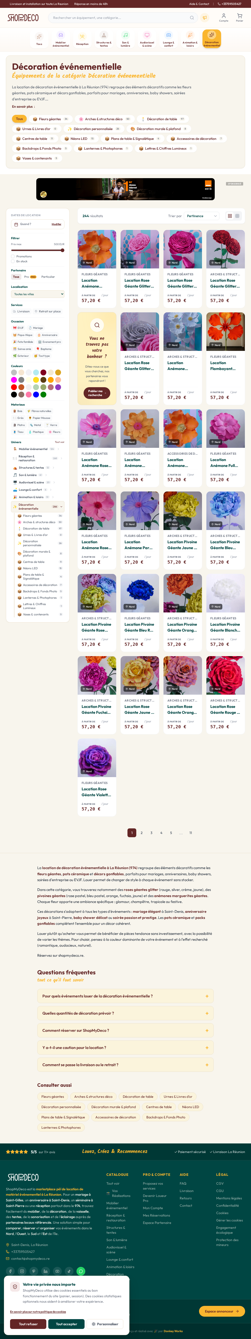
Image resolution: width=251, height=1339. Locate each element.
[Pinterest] (33, 1271)
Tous (19, 119)
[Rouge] (14, 387)
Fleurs (54, 432)
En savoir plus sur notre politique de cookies (38, 1311)
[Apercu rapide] (108, 249)
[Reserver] (108, 261)
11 (190, 833)
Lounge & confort (119, 1259)
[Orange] (51, 380)
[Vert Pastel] (36, 387)
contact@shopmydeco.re (30, 1258)
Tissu (18, 432)
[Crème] (51, 372)
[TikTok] (69, 1271)
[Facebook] (10, 1271)
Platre (19, 425)
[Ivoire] (29, 380)
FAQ (183, 1183)
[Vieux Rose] (51, 387)
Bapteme (43, 349)
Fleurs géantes (50, 119)
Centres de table (34, 138)
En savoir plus (23, 106)
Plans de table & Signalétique (132, 138)
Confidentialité (227, 1205)
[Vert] (43, 395)
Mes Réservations (156, 1215)
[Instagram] (22, 1271)
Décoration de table (162, 119)
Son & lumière (116, 1240)
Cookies (222, 1213)
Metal (35, 425)
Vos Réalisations (118, 1193)
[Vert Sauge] (43, 387)
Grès (18, 418)
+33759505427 (231, 4)
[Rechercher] (192, 17)
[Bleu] (36, 395)
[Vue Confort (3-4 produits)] (230, 216)
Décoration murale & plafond (158, 128)
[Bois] (21, 395)
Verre (51, 425)
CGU (220, 1191)
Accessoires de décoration (196, 138)
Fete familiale (23, 342)
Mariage (35, 328)
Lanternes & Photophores (102, 148)
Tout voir (59, 442)
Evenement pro (49, 342)
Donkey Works (173, 1331)
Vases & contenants (36, 158)
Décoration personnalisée (93, 128)
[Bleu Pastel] (36, 372)
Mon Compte (153, 1208)
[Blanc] (29, 372)
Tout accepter (66, 1324)
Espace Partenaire (157, 1222)
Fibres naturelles (39, 411)
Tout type (42, 356)
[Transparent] (29, 387)
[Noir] (14, 395)
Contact (186, 1205)
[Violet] (58, 387)
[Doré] (58, 372)
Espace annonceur (219, 1311)
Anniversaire (47, 335)
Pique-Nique (22, 335)
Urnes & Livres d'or (36, 128)
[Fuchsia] (14, 380)
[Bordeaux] (43, 372)
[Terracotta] (21, 387)
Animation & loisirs (120, 1267)
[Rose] (29, 395)
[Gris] (21, 380)
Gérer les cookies (229, 1220)
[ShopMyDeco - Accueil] (23, 18)
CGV (220, 1183)
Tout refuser (28, 1324)
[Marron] (43, 380)
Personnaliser (107, 1324)
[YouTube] (57, 1271)
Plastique (36, 432)
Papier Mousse (39, 418)
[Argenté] (14, 372)
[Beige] (21, 372)
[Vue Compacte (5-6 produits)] (237, 216)
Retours (186, 1198)
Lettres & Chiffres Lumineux (165, 148)
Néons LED (78, 138)
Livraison (187, 1191)
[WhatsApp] (80, 1271)
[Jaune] (36, 380)
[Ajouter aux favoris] (108, 238)
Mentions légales (229, 1198)
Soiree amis (22, 349)
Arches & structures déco (104, 119)
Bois (17, 411)
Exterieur (21, 356)
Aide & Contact (199, 4)
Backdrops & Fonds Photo (41, 148)
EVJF (18, 328)
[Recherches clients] (204, 17)
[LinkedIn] (45, 1271)
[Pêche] (58, 380)
